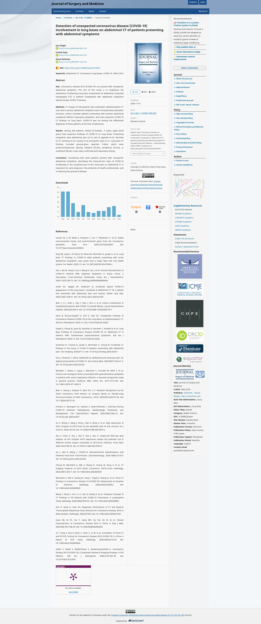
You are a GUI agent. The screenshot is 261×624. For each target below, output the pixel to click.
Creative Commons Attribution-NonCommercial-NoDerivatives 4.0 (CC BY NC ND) (147, 615)
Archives (79, 11)
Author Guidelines (184, 165)
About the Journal (184, 78)
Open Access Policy (184, 114)
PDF (136, 92)
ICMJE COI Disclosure (184, 238)
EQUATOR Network (183, 209)
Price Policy (181, 134)
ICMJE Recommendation (186, 242)
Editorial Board (182, 87)
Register (193, 2)
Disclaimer (181, 151)
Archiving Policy (183, 138)
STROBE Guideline (183, 221)
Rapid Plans (181, 96)
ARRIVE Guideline (183, 230)
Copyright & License (185, 122)
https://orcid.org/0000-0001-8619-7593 (73, 55)
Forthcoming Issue (62, 11)
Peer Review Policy (184, 118)
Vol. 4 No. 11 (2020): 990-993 (143, 113)
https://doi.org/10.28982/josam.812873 (82, 68)
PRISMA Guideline (183, 213)
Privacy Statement (184, 147)
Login (202, 2)
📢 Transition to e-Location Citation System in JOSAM (186, 24)
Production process (184, 100)
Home (58, 17)
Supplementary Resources (188, 205)
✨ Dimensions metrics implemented (184, 58)
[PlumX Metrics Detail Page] (73, 576)
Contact (102, 11)
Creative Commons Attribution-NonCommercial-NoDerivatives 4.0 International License (146, 184)
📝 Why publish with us (185, 47)
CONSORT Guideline (184, 217)
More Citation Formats (141, 153)
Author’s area (182, 160)
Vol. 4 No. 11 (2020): (83, 17)
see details (73, 591)
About (91, 11)
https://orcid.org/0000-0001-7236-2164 (73, 62)
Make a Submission (189, 68)
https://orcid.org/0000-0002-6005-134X (73, 48)
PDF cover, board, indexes (187, 104)
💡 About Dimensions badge (187, 51)
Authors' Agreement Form (187, 246)
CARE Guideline (182, 226)
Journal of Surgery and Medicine (78, 3)
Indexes (179, 91)
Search (204, 11)
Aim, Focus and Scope (185, 83)
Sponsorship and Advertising (188, 142)
